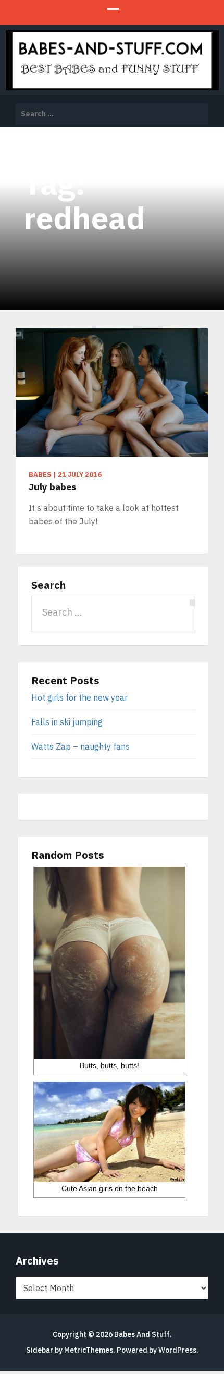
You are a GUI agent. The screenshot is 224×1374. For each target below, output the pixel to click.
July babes (52, 487)
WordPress (177, 1350)
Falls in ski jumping (67, 722)
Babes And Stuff (142, 1334)
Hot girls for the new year (79, 697)
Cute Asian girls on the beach (109, 1188)
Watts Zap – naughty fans (80, 746)
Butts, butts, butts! (109, 1065)
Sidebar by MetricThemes (69, 1350)
